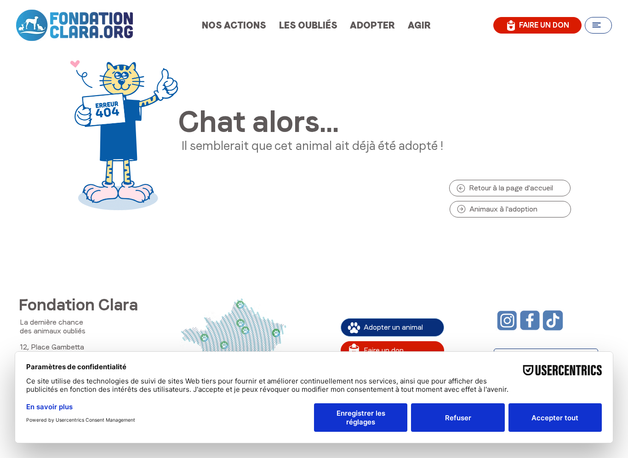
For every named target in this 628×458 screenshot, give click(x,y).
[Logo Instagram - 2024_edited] (507, 320)
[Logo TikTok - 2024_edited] (553, 320)
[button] (598, 25)
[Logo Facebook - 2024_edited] (530, 320)
